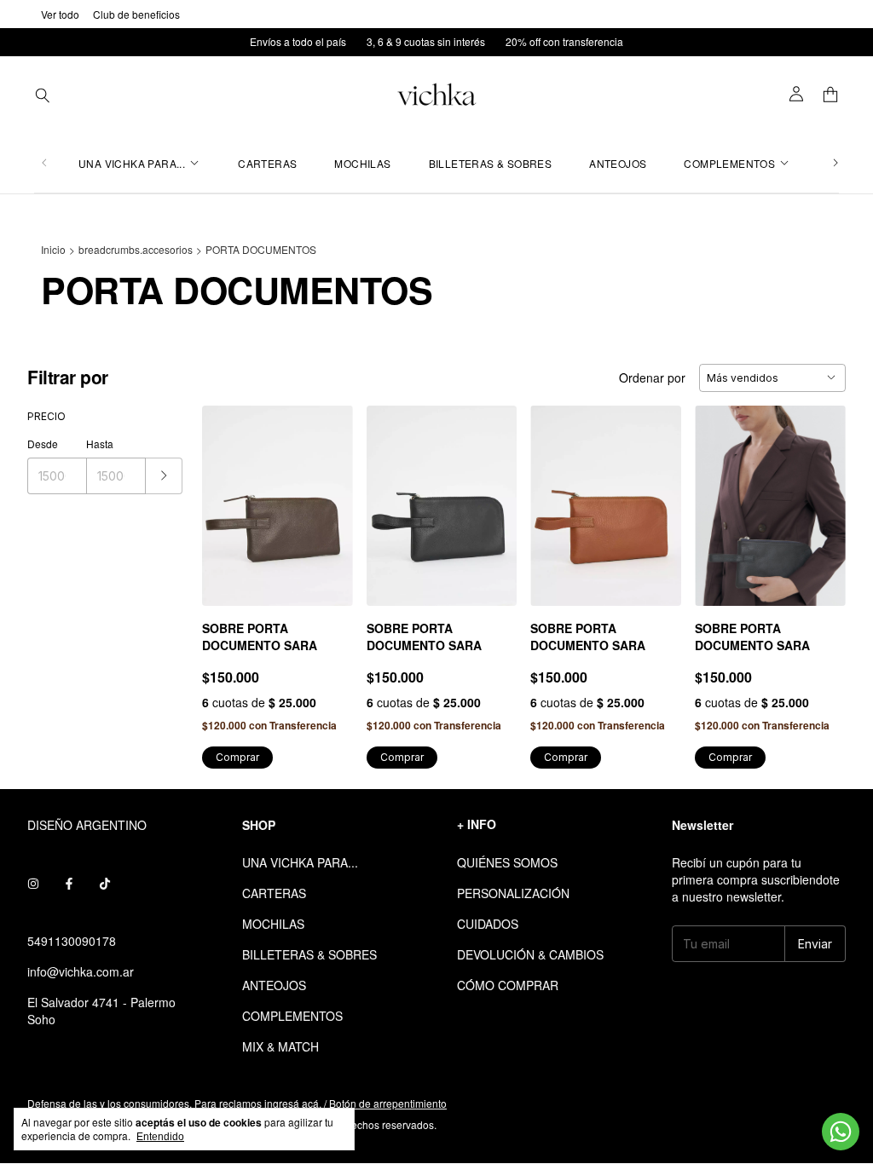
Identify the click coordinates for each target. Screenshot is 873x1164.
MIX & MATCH (280, 1046)
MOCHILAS (362, 163)
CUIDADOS (487, 923)
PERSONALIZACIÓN (513, 893)
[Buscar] (42, 94)
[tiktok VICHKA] (105, 882)
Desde (42, 443)
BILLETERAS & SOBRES (490, 163)
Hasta (99, 443)
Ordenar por (652, 377)
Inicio (53, 249)
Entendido (160, 1137)
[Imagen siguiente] (327, 495)
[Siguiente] (835, 163)
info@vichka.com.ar (80, 971)
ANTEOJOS (617, 163)
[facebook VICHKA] (69, 882)
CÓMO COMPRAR (507, 985)
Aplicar (164, 476)
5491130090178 (71, 940)
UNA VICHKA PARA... (131, 163)
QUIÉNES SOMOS (507, 862)
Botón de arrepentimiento (388, 1103)
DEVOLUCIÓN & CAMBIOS (530, 954)
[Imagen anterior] (227, 495)
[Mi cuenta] (796, 94)
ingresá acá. (292, 1103)
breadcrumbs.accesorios (135, 249)
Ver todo (60, 14)
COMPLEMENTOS (729, 163)
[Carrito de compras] (830, 95)
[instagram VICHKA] (33, 882)
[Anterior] (44, 163)
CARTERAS (267, 163)
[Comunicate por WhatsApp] (840, 1131)
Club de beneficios (136, 14)
